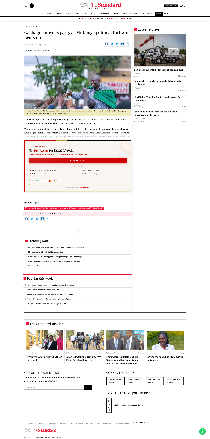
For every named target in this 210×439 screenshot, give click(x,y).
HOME (42, 14)
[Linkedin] (156, 381)
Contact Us (42, 423)
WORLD (76, 14)
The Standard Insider (46, 324)
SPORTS (92, 14)
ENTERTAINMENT (103, 14)
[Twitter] (136, 381)
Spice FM (113, 18)
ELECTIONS (115, 14)
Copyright (89, 423)
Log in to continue (84, 187)
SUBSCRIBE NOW (171, 5)
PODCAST (150, 14)
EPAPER (158, 14)
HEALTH (84, 14)
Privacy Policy (107, 423)
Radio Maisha (97, 18)
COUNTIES (50, 14)
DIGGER (166, 14)
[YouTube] (176, 381)
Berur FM (127, 18)
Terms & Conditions (122, 423)
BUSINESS (68, 14)
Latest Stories (148, 29)
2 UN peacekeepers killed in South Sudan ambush (159, 70)
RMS (98, 423)
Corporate (31, 423)
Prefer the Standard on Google (38, 50)
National (35, 27)
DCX (71, 423)
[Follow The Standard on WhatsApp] (202, 431)
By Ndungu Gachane (31, 45)
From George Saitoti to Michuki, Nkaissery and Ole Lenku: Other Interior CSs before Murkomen (122, 360)
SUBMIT (88, 387)
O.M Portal (79, 423)
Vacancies (63, 423)
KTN (143, 14)
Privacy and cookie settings (140, 422)
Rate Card (52, 423)
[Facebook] (116, 381)
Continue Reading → (78, 160)
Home (28, 27)
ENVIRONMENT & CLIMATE (130, 14)
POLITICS (59, 14)
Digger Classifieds (123, 405)
